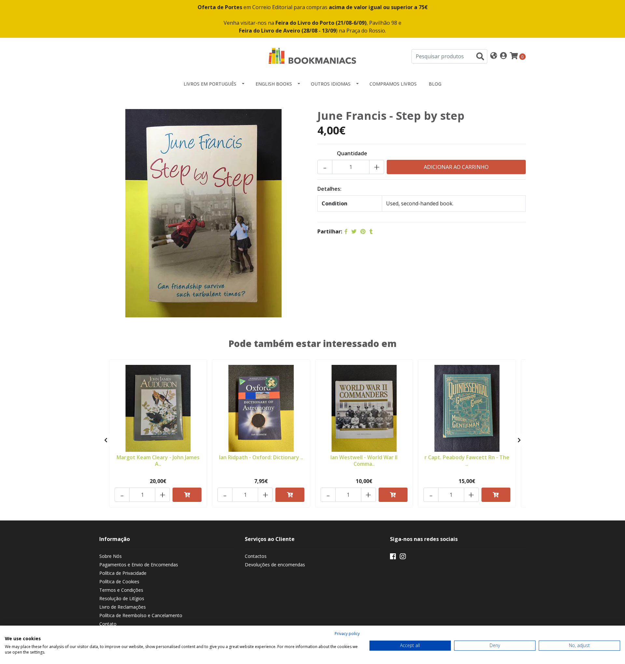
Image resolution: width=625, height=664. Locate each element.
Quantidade (352, 153)
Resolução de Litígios (121, 598)
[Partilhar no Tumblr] (371, 231)
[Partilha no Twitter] (353, 231)
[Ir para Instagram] (403, 557)
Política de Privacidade (122, 573)
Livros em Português (210, 84)
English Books (274, 84)
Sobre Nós (110, 556)
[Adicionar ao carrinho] (187, 495)
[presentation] (105, 440)
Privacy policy (347, 633)
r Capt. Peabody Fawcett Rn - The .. (466, 460)
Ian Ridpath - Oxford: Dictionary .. (261, 457)
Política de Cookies (119, 581)
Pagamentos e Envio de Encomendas (138, 564)
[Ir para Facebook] (393, 557)
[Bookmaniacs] (312, 55)
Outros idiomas (331, 84)
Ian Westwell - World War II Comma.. (363, 460)
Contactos (256, 556)
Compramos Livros (393, 84)
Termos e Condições (121, 590)
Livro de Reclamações (122, 607)
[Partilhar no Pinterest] (363, 231)
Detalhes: (329, 188)
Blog (435, 84)
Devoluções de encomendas (275, 564)
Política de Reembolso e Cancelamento (140, 615)
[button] (493, 56)
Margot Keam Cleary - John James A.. (158, 460)
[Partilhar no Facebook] (346, 231)
